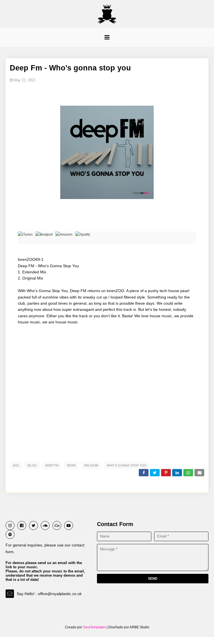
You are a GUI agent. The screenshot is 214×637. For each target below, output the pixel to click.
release (91, 465)
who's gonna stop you (126, 465)
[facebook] (21, 525)
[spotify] (10, 534)
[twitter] (33, 525)
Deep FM (52, 465)
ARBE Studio (139, 627)
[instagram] (10, 525)
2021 (16, 465)
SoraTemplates (94, 627)
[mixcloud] (56, 525)
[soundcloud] (45, 525)
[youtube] (68, 525)
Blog (32, 465)
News (71, 465)
